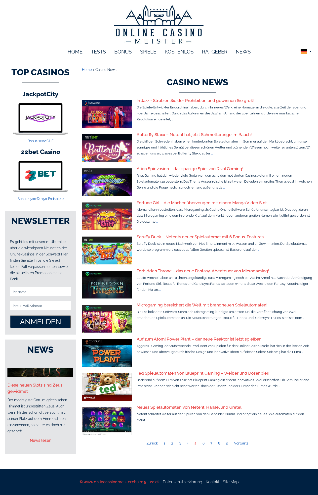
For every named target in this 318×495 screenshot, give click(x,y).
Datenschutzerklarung (182, 482)
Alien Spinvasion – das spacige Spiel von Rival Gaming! (190, 168)
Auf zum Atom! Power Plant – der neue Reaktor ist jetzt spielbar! (199, 339)
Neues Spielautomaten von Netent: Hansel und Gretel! (189, 407)
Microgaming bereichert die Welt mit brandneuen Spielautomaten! (202, 304)
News (243, 52)
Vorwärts (241, 443)
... (172, 119)
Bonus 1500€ (40, 199)
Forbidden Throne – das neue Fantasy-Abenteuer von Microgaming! (203, 270)
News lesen (40, 440)
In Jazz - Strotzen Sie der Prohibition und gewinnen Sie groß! (195, 100)
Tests (98, 52)
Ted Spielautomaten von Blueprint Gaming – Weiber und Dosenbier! (203, 373)
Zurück (152, 443)
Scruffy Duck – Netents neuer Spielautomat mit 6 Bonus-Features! (201, 236)
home (75, 52)
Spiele (148, 52)
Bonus (123, 52)
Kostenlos (179, 52)
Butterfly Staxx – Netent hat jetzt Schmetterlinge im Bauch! (194, 134)
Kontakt (212, 482)
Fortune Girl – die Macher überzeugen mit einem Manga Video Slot (202, 202)
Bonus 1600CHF (40, 141)
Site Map (231, 482)
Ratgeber (214, 52)
